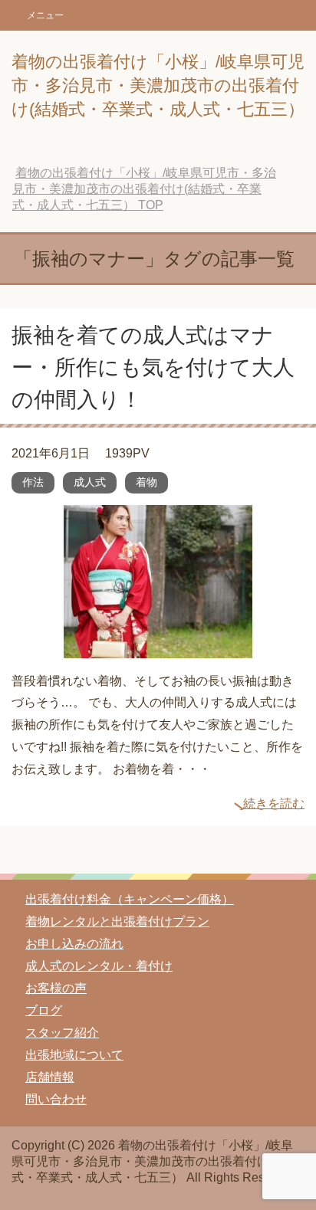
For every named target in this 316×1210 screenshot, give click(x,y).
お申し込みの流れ (74, 943)
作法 (33, 482)
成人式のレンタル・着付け (99, 965)
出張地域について (74, 1054)
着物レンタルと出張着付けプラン (117, 921)
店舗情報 (49, 1077)
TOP (144, 189)
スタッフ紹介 (62, 1032)
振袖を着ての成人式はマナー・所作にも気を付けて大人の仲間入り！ (153, 367)
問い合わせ (56, 1099)
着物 (146, 482)
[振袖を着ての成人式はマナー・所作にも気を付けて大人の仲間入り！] (158, 646)
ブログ (43, 1010)
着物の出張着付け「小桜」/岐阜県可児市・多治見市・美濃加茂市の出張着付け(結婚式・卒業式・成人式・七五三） (158, 85)
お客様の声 (56, 988)
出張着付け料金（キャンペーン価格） (129, 899)
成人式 (90, 482)
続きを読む (273, 803)
